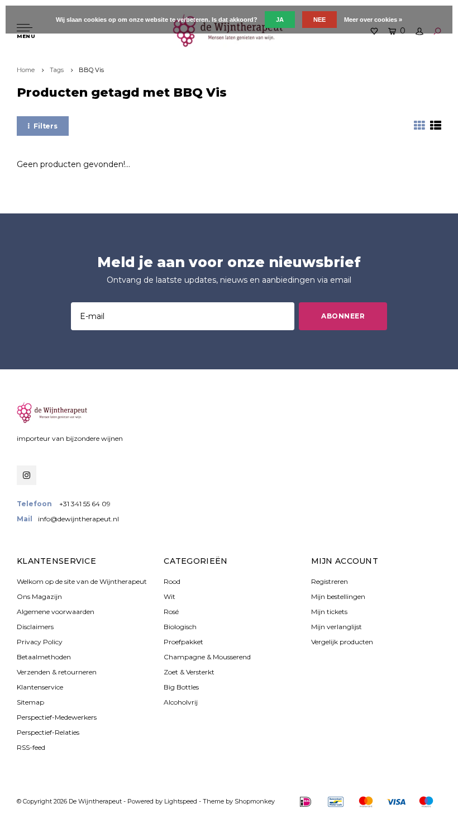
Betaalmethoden (44, 657)
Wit (169, 596)
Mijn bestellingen (338, 596)
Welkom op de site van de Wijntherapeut (82, 581)
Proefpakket (183, 642)
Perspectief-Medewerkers (57, 717)
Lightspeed (180, 801)
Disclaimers (35, 626)
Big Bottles (181, 687)
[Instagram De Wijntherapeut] (26, 475)
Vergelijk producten (342, 642)
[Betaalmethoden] (305, 801)
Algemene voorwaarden (55, 611)
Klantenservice (40, 687)
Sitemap (30, 702)
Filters (46, 126)
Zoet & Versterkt (189, 672)
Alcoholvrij (181, 702)
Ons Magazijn (39, 596)
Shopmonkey (255, 801)
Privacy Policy (40, 642)
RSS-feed (31, 747)
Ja (280, 19)
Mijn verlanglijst (336, 626)
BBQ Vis (91, 70)
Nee (319, 19)
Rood (172, 581)
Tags (57, 70)
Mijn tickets (329, 611)
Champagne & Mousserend (207, 657)
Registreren (329, 581)
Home (26, 70)
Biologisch (180, 626)
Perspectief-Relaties (48, 732)
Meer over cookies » (373, 19)
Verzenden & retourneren (57, 672)
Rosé (171, 611)
